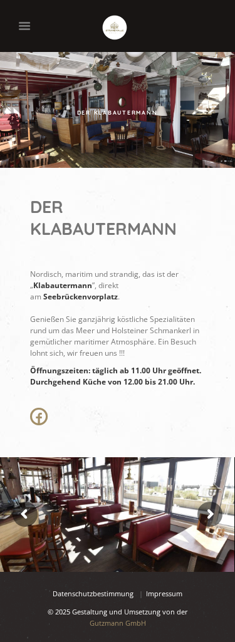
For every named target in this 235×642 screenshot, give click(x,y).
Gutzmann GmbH (118, 623)
